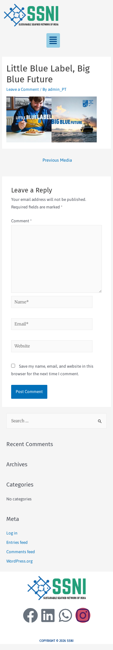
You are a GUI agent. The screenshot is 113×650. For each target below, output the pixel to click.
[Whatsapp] (65, 615)
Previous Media (57, 160)
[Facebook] (30, 615)
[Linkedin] (47, 615)
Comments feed (20, 551)
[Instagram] (82, 615)
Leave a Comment (22, 89)
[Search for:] (56, 420)
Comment (21, 220)
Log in (11, 533)
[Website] (52, 347)
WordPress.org (19, 561)
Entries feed (17, 542)
